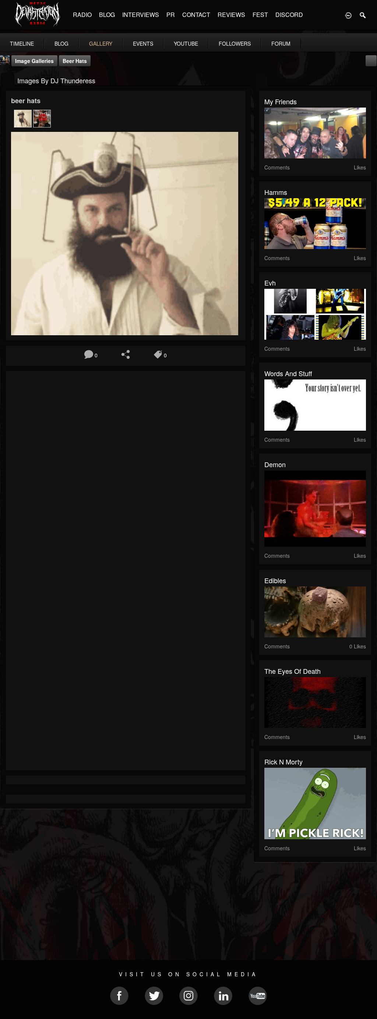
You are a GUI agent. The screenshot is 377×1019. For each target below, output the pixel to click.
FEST (260, 14)
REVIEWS (231, 14)
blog (61, 43)
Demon (275, 464)
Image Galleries (34, 60)
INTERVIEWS (140, 14)
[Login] (348, 14)
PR (170, 14)
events (143, 43)
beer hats (75, 60)
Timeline (22, 43)
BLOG (107, 14)
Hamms (275, 192)
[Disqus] (125, 475)
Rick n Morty (283, 761)
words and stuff (288, 373)
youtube (186, 43)
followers (235, 43)
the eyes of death (292, 671)
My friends (280, 101)
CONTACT (196, 14)
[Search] (363, 14)
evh (270, 282)
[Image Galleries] (7, 80)
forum (280, 43)
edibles (275, 580)
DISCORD (289, 14)
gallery (100, 43)
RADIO (82, 14)
